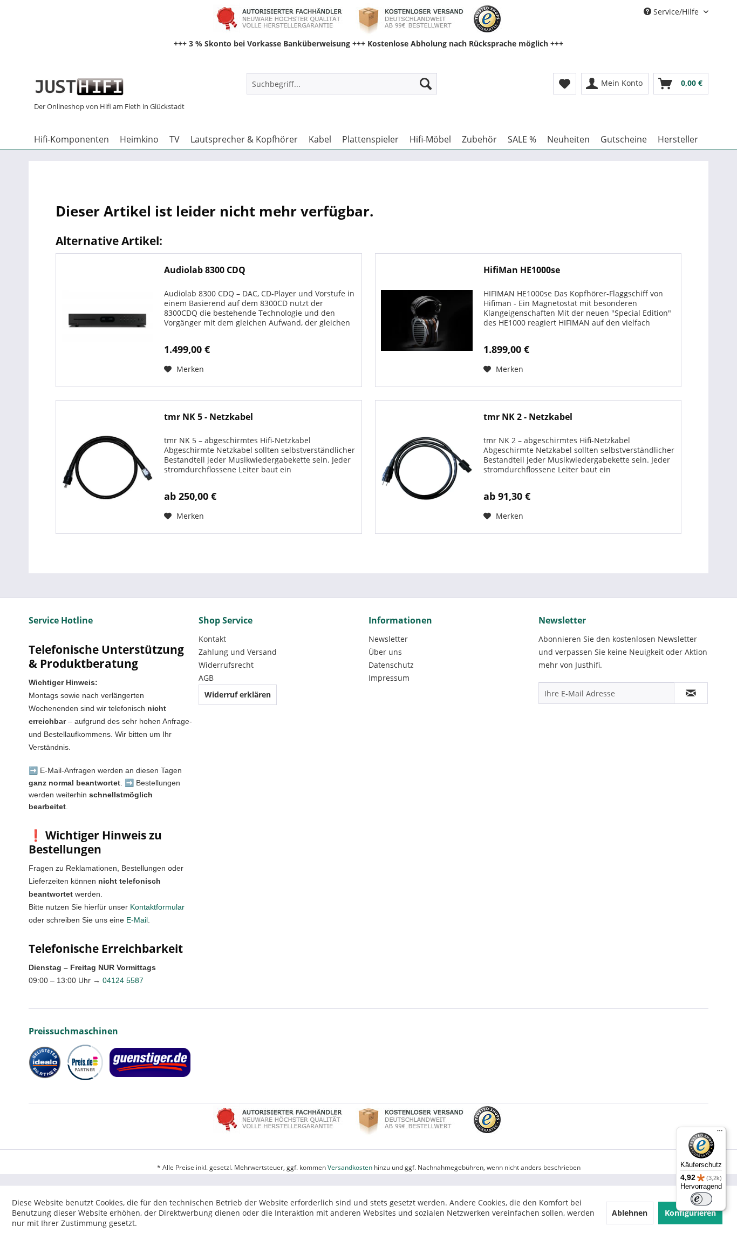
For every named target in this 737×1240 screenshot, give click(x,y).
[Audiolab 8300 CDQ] (107, 320)
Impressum (389, 678)
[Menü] (719, 1133)
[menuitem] (342, 83)
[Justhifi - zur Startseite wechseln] (79, 86)
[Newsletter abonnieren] (691, 693)
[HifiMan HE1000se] (427, 320)
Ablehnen (629, 1213)
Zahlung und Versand (238, 652)
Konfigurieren (690, 1213)
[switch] (701, 1198)
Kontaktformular (157, 907)
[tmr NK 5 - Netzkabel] (107, 467)
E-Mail (137, 920)
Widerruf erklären (237, 694)
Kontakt (212, 639)
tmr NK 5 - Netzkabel (208, 417)
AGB (206, 678)
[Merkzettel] (564, 83)
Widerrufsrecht (226, 665)
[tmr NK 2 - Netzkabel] (427, 467)
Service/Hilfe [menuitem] (676, 11)
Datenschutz (391, 665)
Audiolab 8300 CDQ (204, 270)
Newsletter (388, 639)
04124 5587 (123, 980)
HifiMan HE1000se (521, 270)
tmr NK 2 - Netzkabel (527, 417)
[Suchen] (425, 83)
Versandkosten (349, 1167)
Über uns (385, 652)
